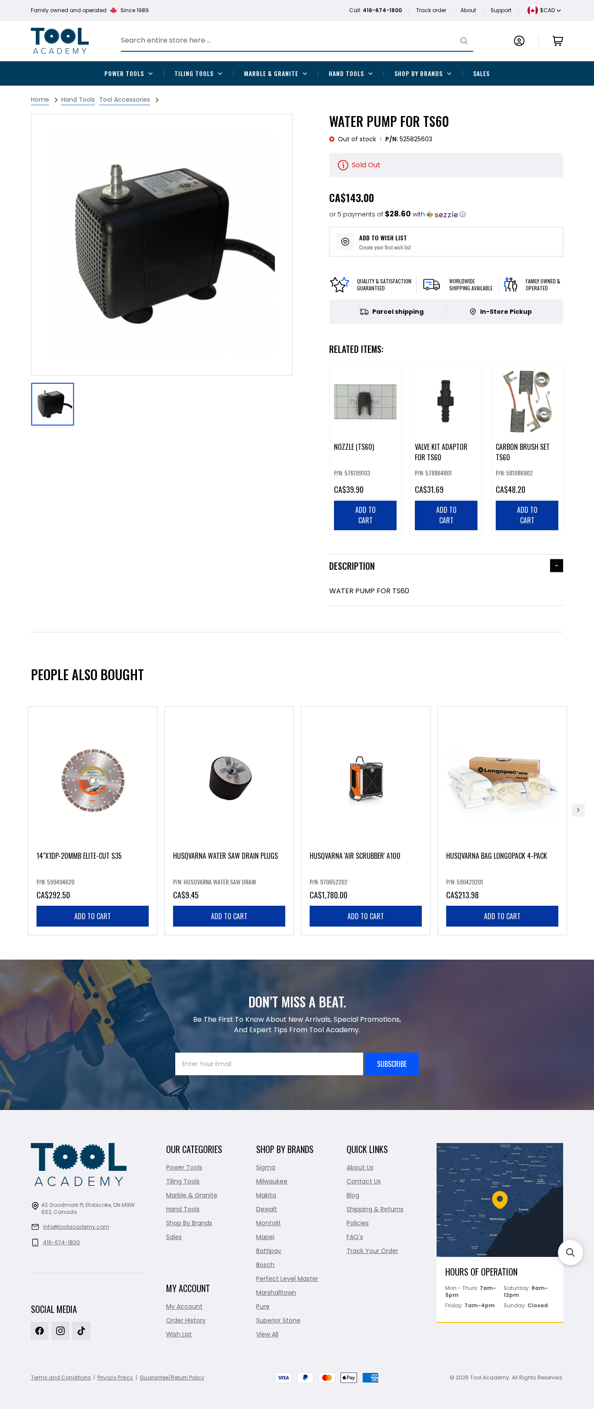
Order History (186, 1320)
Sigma (265, 1167)
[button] (397, 214)
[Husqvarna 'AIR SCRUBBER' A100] (365, 820)
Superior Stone (278, 1320)
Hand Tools (346, 73)
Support (501, 10)
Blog (353, 1195)
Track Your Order (372, 1250)
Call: (375, 10)
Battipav (268, 1250)
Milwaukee (271, 1181)
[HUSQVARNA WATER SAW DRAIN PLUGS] (229, 820)
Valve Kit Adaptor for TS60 (441, 452)
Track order (431, 10)
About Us (360, 1167)
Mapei (265, 1237)
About (468, 10)
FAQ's (355, 1237)
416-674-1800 (61, 1242)
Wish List (179, 1334)
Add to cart (92, 916)
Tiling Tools (194, 73)
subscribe (392, 1064)
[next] (578, 810)
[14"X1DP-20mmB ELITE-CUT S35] (92, 820)
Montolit (268, 1223)
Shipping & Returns (375, 1209)
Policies (358, 1223)
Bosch (265, 1264)
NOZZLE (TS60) (354, 447)
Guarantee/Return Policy (172, 1377)
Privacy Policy (115, 1377)
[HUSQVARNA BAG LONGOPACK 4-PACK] (502, 820)
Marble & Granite (271, 73)
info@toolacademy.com (76, 1226)
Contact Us (364, 1181)
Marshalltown (276, 1292)
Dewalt (266, 1209)
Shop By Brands (418, 73)
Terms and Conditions (61, 1377)
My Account (184, 1306)
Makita (266, 1195)
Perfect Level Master (287, 1278)
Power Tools (124, 73)
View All (267, 1334)
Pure (263, 1306)
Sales (481, 73)
